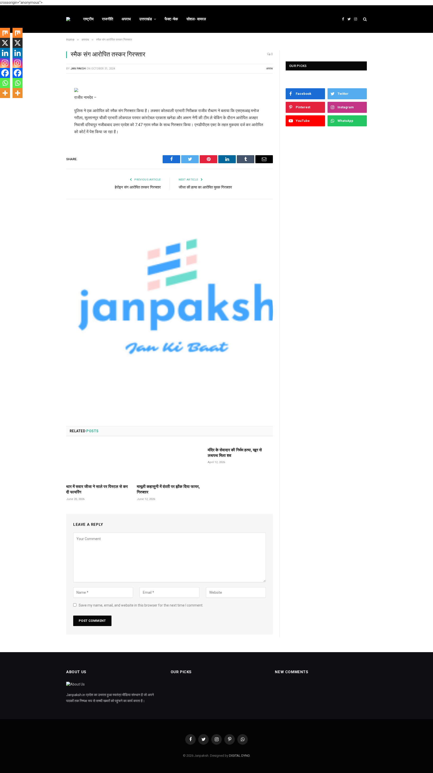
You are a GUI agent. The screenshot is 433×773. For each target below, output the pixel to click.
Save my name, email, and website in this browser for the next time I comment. (141, 605)
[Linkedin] (5, 53)
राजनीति (107, 19)
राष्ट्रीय (88, 19)
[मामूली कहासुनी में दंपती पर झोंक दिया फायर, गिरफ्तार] (169, 461)
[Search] (364, 19)
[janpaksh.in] (68, 19)
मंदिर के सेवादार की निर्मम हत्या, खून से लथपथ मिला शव (235, 453)
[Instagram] (5, 63)
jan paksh (78, 68)
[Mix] (5, 33)
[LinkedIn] (49, 128)
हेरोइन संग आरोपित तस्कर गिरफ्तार (138, 187)
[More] (5, 93)
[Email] (49, 154)
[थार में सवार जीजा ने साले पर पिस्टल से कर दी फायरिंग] (98, 461)
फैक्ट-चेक (171, 19)
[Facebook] (49, 103)
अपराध (126, 19)
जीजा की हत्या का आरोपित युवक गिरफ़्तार (205, 187)
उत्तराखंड (145, 19)
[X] (5, 43)
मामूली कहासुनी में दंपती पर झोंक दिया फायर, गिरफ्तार (168, 489)
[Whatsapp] (5, 83)
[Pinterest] (49, 141)
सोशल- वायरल (196, 19)
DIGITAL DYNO (239, 755)
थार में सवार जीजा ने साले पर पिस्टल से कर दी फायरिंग (97, 489)
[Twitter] (49, 115)
